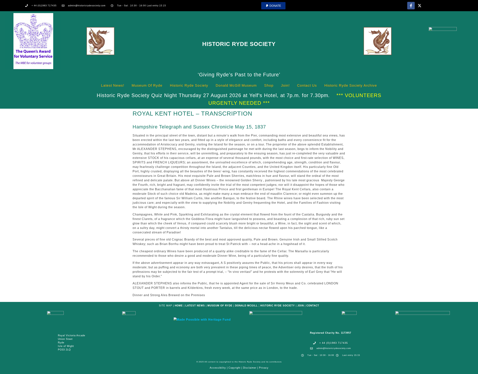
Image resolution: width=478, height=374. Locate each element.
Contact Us (307, 85)
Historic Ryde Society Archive (350, 85)
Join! (285, 85)
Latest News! (112, 85)
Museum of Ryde (147, 85)
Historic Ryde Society (239, 44)
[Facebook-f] (411, 5)
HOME (179, 305)
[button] (273, 5)
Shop (269, 85)
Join (300, 305)
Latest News (195, 305)
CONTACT (312, 305)
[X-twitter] (419, 5)
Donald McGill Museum (236, 85)
